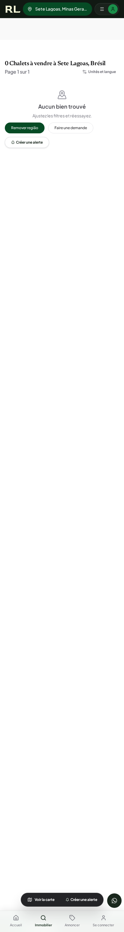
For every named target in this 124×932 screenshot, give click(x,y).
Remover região (24, 128)
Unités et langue (102, 71)
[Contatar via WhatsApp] (114, 900)
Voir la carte (44, 899)
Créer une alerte (29, 142)
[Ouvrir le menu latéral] (107, 9)
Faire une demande (70, 128)
